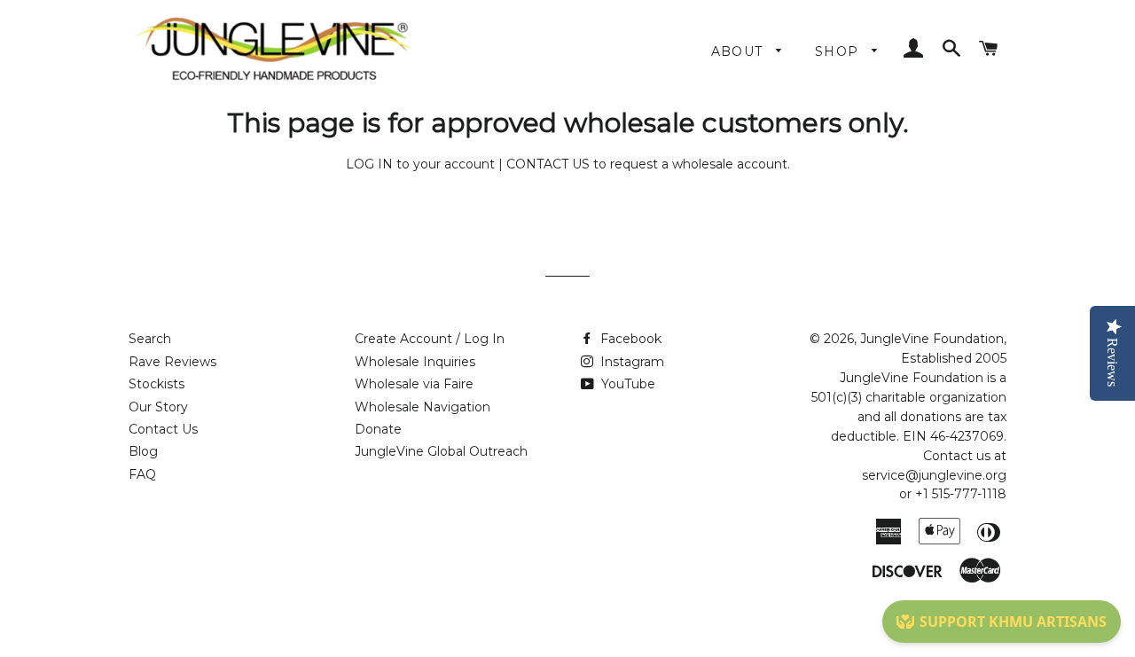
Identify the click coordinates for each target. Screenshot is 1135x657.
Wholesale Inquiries (415, 362)
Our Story (158, 407)
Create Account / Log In (430, 339)
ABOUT (739, 51)
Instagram (630, 362)
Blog (143, 451)
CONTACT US (548, 164)
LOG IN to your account (420, 164)
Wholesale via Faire (414, 384)
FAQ (142, 474)
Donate (378, 429)
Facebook (629, 339)
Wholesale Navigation (422, 407)
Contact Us (163, 429)
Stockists (156, 384)
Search (150, 339)
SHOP (839, 51)
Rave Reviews (172, 362)
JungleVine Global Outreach (441, 451)
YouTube (626, 384)
